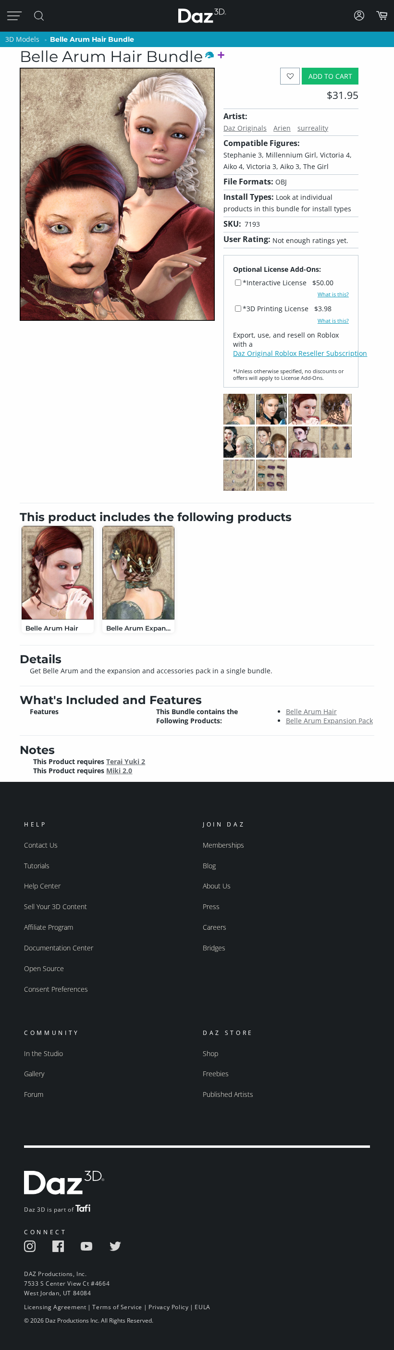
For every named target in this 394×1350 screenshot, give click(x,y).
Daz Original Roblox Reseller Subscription (300, 353)
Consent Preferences (56, 989)
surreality (312, 128)
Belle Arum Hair (311, 711)
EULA (202, 1307)
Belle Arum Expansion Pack (329, 720)
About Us (217, 885)
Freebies (216, 1073)
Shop (210, 1053)
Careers (214, 927)
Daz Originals (245, 128)
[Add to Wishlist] (290, 76)
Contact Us (41, 845)
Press (211, 906)
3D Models (22, 39)
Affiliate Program (48, 927)
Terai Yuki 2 (125, 761)
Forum (33, 1094)
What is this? (333, 294)
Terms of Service (117, 1307)
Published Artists (228, 1094)
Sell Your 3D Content (55, 906)
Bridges (214, 947)
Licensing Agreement (55, 1307)
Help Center (42, 885)
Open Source (44, 968)
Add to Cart (330, 76)
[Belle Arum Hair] (58, 573)
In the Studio (43, 1053)
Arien (282, 128)
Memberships (223, 845)
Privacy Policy (168, 1307)
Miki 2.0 (119, 770)
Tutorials (36, 865)
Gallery (34, 1073)
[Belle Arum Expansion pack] (138, 573)
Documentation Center (58, 947)
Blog (209, 865)
